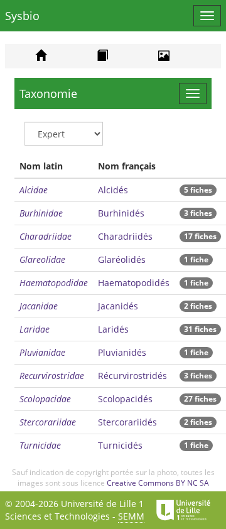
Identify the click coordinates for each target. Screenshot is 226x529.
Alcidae (33, 190)
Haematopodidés (134, 283)
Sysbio (22, 15)
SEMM (131, 516)
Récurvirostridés (132, 376)
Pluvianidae (42, 352)
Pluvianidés (122, 352)
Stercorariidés (127, 422)
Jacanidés (118, 306)
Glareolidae (42, 259)
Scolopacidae (45, 399)
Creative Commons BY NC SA (158, 483)
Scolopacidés (125, 399)
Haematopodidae (53, 283)
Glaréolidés (122, 259)
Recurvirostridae (51, 376)
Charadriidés (125, 236)
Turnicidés (120, 445)
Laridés (113, 329)
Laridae (34, 329)
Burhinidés (121, 213)
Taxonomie (48, 93)
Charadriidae (45, 236)
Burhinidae (41, 213)
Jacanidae (38, 306)
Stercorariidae (47, 422)
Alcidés (113, 190)
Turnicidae (40, 445)
